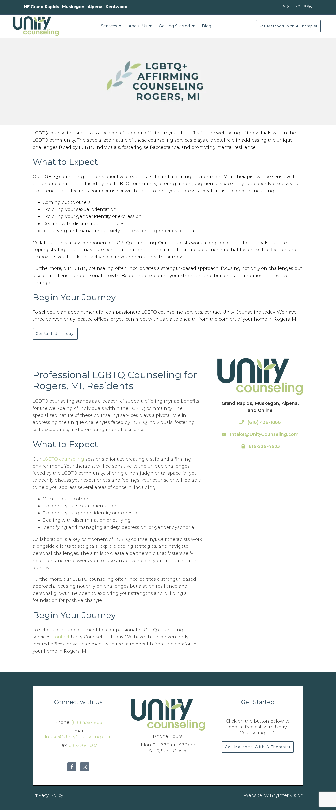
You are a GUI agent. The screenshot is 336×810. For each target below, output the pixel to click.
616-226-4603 (263, 446)
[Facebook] (71, 766)
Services (109, 26)
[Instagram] (84, 766)
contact (61, 637)
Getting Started (174, 26)
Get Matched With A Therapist (288, 26)
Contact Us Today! (55, 333)
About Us (138, 26)
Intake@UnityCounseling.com (264, 434)
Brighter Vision (286, 795)
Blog (206, 26)
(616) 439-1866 (263, 422)
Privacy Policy (48, 795)
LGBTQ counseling (63, 459)
